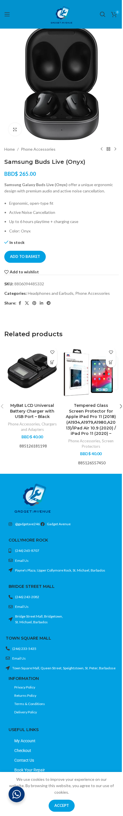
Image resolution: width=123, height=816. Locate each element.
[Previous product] (101, 149)
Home (9, 149)
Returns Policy (25, 695)
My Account (24, 741)
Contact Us (24, 760)
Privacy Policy (24, 687)
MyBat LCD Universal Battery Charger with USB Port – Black (32, 411)
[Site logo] (61, 13)
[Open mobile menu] (7, 14)
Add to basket (25, 256)
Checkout (22, 750)
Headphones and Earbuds (51, 293)
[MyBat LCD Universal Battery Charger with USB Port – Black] (32, 372)
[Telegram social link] (48, 303)
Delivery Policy (25, 712)
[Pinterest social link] (34, 303)
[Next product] (115, 149)
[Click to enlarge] (15, 129)
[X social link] (27, 303)
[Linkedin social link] (41, 303)
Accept (61, 805)
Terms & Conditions (29, 704)
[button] (52, 362)
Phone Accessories (38, 149)
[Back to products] (108, 149)
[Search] (102, 14)
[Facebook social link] (19, 303)
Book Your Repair (29, 770)
